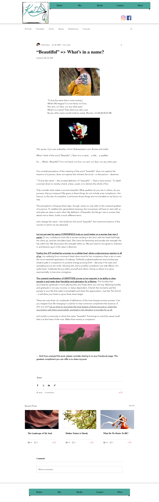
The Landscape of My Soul (40, 433)
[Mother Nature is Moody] (79, 419)
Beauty (61, 29)
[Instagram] (123, 18)
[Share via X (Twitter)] (43, 385)
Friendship (40, 29)
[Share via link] (55, 385)
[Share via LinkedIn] (49, 385)
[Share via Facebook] (37, 385)
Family (51, 29)
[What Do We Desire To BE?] (117, 419)
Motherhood (73, 29)
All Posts (28, 29)
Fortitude (86, 29)
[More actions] (121, 44)
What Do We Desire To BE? (115, 433)
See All (131, 406)
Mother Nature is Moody (77, 433)
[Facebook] (129, 18)
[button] (131, 29)
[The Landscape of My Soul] (42, 419)
